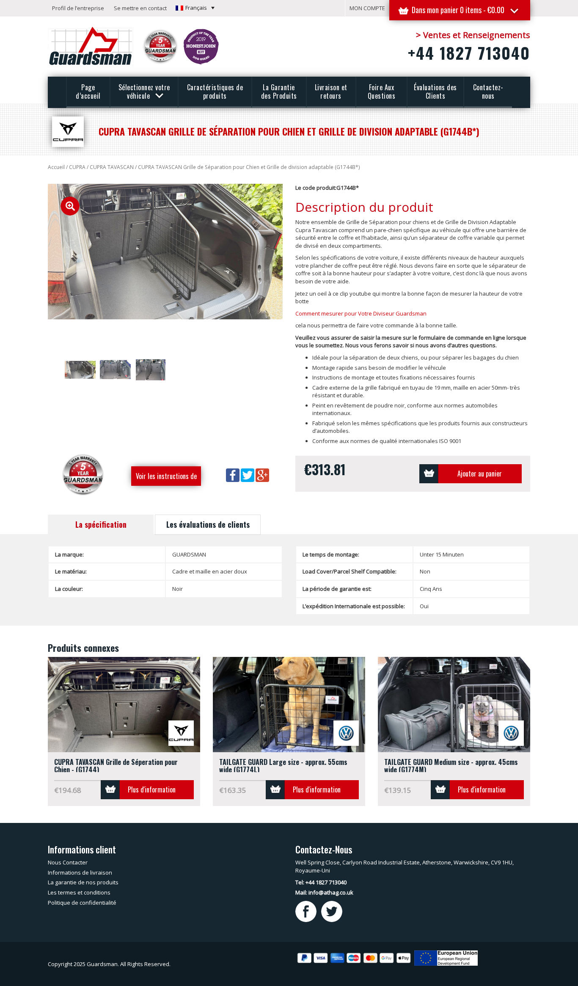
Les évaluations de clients (208, 524)
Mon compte (367, 8)
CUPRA (77, 167)
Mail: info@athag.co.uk (324, 892)
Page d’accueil (88, 91)
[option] (165, 252)
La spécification (101, 524)
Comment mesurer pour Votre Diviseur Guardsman (361, 313)
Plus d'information (152, 789)
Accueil (56, 167)
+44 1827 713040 (469, 52)
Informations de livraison (80, 872)
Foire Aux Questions (382, 91)
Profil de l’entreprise (78, 8)
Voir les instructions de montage (166, 478)
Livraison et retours (331, 91)
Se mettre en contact (140, 8)
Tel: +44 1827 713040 (321, 882)
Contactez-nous (488, 91)
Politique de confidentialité (82, 902)
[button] (195, 7)
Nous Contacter (68, 862)
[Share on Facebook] (233, 474)
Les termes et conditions (79, 892)
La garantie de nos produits (83, 882)
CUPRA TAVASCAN (112, 167)
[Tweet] (248, 474)
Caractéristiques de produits (215, 91)
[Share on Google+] (262, 474)
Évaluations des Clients (435, 91)
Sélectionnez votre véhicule (144, 91)
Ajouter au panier (479, 473)
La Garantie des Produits (279, 91)
